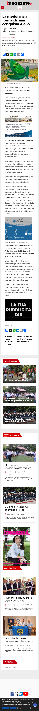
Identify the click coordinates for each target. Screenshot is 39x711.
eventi (28, 31)
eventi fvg (33, 31)
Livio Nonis (13, 28)
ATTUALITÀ (9, 474)
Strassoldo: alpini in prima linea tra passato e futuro (18, 399)
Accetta (5, 708)
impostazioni (26, 704)
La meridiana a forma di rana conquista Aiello (15, 20)
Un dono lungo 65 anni (17, 380)
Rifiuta (13, 708)
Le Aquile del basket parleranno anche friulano (18, 640)
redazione (10, 514)
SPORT (28, 645)
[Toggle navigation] (20, 7)
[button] (36, 8)
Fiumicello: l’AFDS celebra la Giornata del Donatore (24, 339)
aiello (23, 31)
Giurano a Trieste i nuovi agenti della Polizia (18, 420)
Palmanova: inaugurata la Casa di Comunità (18, 599)
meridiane (12, 34)
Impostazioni (22, 708)
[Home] (2, 7)
